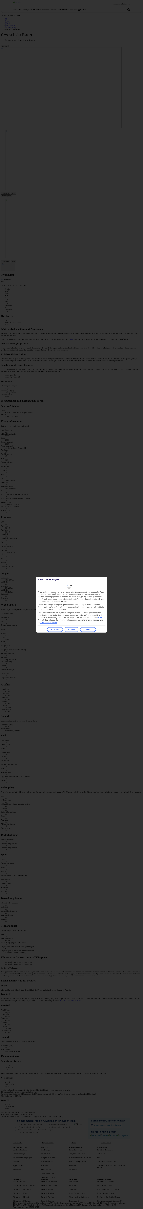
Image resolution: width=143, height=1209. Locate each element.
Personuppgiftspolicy (48, 622)
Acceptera (55, 629)
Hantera (71, 629)
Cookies (101, 618)
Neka (88, 629)
